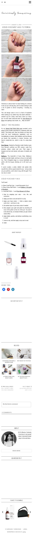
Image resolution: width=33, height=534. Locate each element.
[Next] (30, 512)
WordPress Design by (16, 531)
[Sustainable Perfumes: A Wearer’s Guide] (9, 354)
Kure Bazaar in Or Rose (23, 191)
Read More (16, 450)
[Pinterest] (4, 2)
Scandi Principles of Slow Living (26, 388)
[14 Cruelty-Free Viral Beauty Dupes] (9, 369)
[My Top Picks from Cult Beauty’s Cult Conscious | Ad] (24, 369)
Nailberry (3, 156)
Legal (25, 529)
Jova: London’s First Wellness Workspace (7, 388)
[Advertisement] (16, 321)
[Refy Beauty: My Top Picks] (24, 354)
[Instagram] (2, 2)
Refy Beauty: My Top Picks (24, 360)
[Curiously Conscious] (16, 9)
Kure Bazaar (4, 145)
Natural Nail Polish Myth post (14, 128)
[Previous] (2, 512)
